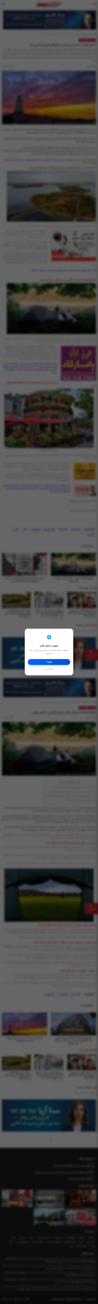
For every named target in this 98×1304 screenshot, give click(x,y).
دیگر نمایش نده (49, 669)
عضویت (49, 662)
